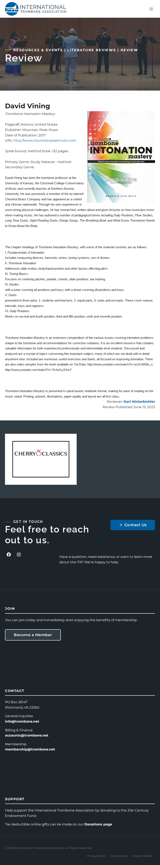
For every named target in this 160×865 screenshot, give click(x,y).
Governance (119, 856)
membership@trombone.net (30, 749)
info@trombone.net (22, 721)
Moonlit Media (142, 856)
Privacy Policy (96, 856)
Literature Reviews (91, 50)
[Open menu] (151, 9)
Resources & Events (38, 50)
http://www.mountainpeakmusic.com (45, 140)
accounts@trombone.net (26, 735)
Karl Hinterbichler (139, 402)
